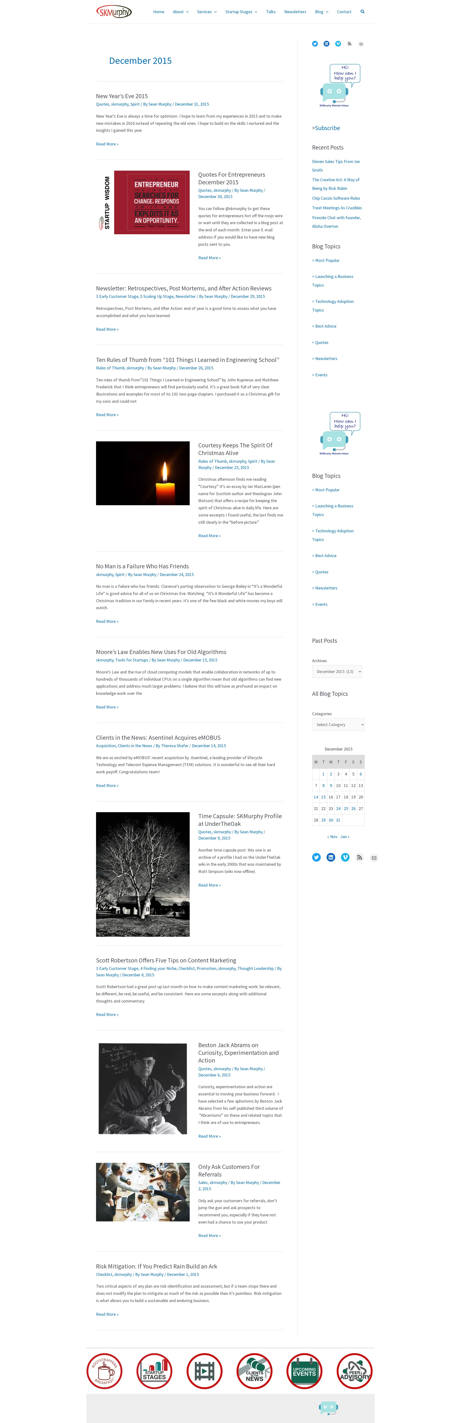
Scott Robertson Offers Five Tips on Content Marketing (166, 960)
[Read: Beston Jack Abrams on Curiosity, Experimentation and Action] (143, 1088)
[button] (186, 11)
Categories (322, 713)
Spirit (135, 104)
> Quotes (320, 342)
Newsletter (186, 296)
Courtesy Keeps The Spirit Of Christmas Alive (235, 449)
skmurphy (119, 104)
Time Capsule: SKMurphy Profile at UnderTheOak (240, 820)
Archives (319, 660)
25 (346, 808)
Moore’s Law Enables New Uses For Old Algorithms (161, 652)
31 (338, 820)
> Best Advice (324, 326)
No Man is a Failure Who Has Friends (142, 566)
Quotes (102, 104)
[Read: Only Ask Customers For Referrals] (143, 1191)
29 (323, 820)
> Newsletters (324, 358)
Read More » (107, 144)
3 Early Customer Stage (117, 296)
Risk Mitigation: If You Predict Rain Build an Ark (156, 1266)
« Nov (332, 836)
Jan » (345, 836)
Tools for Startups (131, 660)
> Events (320, 375)
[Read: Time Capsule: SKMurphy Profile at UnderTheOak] (143, 874)
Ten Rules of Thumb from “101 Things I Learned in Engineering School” (187, 360)
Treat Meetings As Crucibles (337, 207)
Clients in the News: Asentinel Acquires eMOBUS (158, 737)
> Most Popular (326, 260)
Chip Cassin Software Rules (336, 198)
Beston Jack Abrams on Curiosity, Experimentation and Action (238, 1052)
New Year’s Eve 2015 (122, 96)
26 (353, 808)
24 (338, 808)
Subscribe (327, 128)
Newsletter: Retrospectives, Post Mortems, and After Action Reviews (184, 288)
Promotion (206, 968)
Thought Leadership (255, 968)
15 (323, 797)
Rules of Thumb (110, 368)
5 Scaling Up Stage (157, 296)
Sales (203, 1182)
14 (316, 797)
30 (331, 820)
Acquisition (106, 745)
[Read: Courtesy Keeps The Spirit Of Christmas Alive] (143, 473)
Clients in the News (135, 745)
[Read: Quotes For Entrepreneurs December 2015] (143, 202)
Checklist (186, 968)
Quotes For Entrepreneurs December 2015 (231, 178)
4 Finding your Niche (158, 968)
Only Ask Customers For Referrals (229, 1170)
